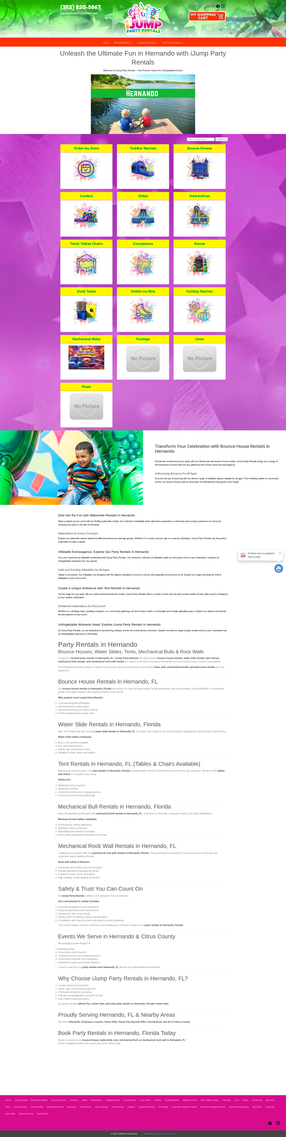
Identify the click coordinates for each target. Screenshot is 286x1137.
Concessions (143, 244)
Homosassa (118, 1107)
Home (106, 42)
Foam (86, 387)
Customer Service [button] (146, 42)
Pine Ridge (163, 1107)
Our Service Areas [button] (172, 42)
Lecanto (131, 1107)
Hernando (257, 1107)
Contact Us (257, 1100)
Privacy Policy (20, 1107)
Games (199, 244)
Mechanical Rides (86, 339)
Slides (143, 196)
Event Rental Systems (166, 1134)
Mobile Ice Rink (143, 291)
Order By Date (21, 1100)
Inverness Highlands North (212, 1107)
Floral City (270, 1107)
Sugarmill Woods (147, 1107)
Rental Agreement (55, 1107)
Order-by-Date (86, 148)
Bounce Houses (199, 148)
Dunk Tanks (86, 291)
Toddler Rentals (143, 148)
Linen (199, 339)
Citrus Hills (10, 1114)
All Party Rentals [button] (122, 42)
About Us (270, 1100)
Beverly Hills (42, 1114)
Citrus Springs (101, 1107)
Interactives (200, 196)
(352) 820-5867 (80, 7)
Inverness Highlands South (184, 1107)
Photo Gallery (37, 1107)
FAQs (7, 1107)
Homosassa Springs (239, 1107)
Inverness (71, 1107)
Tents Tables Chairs (86, 244)
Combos (86, 196)
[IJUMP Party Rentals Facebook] (218, 7)
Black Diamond (26, 1114)
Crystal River (85, 1107)
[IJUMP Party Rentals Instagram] (223, 7)
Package (143, 339)
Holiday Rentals (199, 291)
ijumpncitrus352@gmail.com (78, 13)
